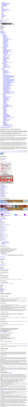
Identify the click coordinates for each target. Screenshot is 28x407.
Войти (2, 11)
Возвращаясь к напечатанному (7, 72)
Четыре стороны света (6, 41)
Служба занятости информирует (7, 54)
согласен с (6, 162)
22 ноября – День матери (6, 86)
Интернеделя (4, 100)
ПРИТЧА (4, 37)
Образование (4, 113)
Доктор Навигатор (5, 123)
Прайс (2, 8)
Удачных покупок (5, 44)
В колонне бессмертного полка (7, 88)
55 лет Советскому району (6, 98)
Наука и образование (4, 59)
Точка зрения (4, 111)
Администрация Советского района (7, 49)
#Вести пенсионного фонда (19, 151)
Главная (4, 2)
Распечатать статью (2, 152)
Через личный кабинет (3, 265)
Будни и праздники (5, 109)
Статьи (3, 14)
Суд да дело (4, 55)
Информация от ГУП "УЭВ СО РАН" (8, 106)
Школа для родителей (6, 38)
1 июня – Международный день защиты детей (9, 80)
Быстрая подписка (2, 264)
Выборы (4, 56)
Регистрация (1, 288)
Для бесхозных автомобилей (3, 186)
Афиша (3, 7)
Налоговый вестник (5, 52)
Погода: (1, 26)
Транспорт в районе (5, 57)
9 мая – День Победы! (6, 78)
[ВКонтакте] (0, 153)
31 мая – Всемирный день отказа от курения (8, 79)
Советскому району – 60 (6, 89)
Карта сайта (3, 10)
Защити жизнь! (5, 112)
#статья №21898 (25, 151)
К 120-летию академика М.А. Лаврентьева (8, 91)
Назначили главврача (3, 222)
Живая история (5, 36)
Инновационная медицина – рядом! (7, 62)
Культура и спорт (4, 63)
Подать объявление (4, 4)
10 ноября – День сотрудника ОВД (7, 85)
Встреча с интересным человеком (7, 39)
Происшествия (3, 34)
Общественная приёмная (6, 58)
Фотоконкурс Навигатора (6, 120)
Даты (2, 73)
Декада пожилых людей (6, 97)
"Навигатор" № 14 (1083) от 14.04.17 (4, 127)
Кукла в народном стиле (3, 191)
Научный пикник (2, 190)
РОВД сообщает (5, 53)
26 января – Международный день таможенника (9, 75)
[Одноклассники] (1, 153)
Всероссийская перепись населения (7, 105)
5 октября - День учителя (6, 84)
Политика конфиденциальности (6, 9)
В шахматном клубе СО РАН (6, 67)
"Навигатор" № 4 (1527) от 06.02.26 (4, 207)
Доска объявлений (4, 15)
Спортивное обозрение (6, 66)
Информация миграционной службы (7, 51)
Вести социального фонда (6, 50)
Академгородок (4, 6)
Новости (3, 13)
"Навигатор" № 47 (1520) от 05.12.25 (4, 212)
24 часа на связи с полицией (3, 187)
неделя (1, 220)
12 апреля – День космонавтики (7, 77)
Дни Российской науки (6, 114)
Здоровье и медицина (4, 122)
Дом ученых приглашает (6, 65)
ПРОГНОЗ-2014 (5, 107)
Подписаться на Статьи (3, 20)
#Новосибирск (8, 151)
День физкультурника (3, 195)
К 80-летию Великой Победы (6, 93)
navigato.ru (26, 345)
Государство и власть (4, 47)
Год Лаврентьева (5, 102)
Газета (7, 4)
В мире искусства (5, 64)
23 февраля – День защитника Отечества (8, 76)
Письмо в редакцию (5, 70)
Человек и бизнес (5, 40)
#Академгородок (4, 151)
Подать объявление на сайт (5, 5)
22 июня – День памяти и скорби (7, 81)
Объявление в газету (2, 256)
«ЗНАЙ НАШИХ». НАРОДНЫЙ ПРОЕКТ (7, 125)
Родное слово (5, 61)
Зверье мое (4, 118)
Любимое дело (5, 42)
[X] (2, 153)
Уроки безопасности (5, 45)
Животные (3, 68)
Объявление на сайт (2, 257)
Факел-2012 (4, 103)
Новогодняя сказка (5, 99)
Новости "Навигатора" (6, 119)
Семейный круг (5, 110)
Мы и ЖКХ (4, 43)
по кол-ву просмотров (3, 218)
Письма (3, 69)
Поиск (2, 2)
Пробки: (1, 27)
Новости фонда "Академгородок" (7, 96)
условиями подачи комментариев (8, 162)
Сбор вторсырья (2, 194)
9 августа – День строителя (6, 83)
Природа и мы (5, 46)
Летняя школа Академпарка (6, 116)
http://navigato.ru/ (9, 381)
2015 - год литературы (6, 104)
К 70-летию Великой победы (6, 87)
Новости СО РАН (5, 60)
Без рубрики (4, 35)
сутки (1, 219)
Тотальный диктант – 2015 (6, 101)
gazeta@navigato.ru (4, 253)
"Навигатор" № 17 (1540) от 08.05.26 (4, 204)
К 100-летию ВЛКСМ (6, 90)
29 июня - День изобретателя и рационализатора (9, 82)
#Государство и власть (12, 151)
